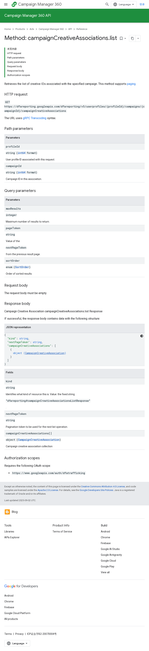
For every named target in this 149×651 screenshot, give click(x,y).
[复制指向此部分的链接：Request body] (31, 286)
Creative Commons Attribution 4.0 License (103, 486)
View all (105, 572)
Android (105, 531)
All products (11, 618)
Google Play (107, 566)
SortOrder (22, 267)
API (70, 29)
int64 (21, 153)
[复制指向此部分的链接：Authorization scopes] (43, 458)
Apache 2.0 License (48, 490)
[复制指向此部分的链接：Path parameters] (36, 129)
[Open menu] (5, 4)
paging (131, 84)
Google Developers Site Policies (96, 490)
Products (20, 29)
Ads (32, 29)
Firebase (106, 543)
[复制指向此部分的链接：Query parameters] (39, 191)
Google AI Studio (110, 549)
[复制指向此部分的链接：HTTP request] (31, 95)
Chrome (105, 537)
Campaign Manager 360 (40, 4)
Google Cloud (108, 560)
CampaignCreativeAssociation (45, 353)
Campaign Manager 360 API (27, 15)
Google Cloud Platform (17, 613)
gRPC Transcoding (34, 118)
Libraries (9, 531)
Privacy (19, 633)
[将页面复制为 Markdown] (132, 38)
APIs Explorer (12, 537)
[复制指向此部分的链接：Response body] (33, 304)
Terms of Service (62, 531)
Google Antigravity (111, 554)
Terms (8, 633)
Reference (81, 29)
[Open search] (107, 4)
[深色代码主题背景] (142, 336)
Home (7, 29)
